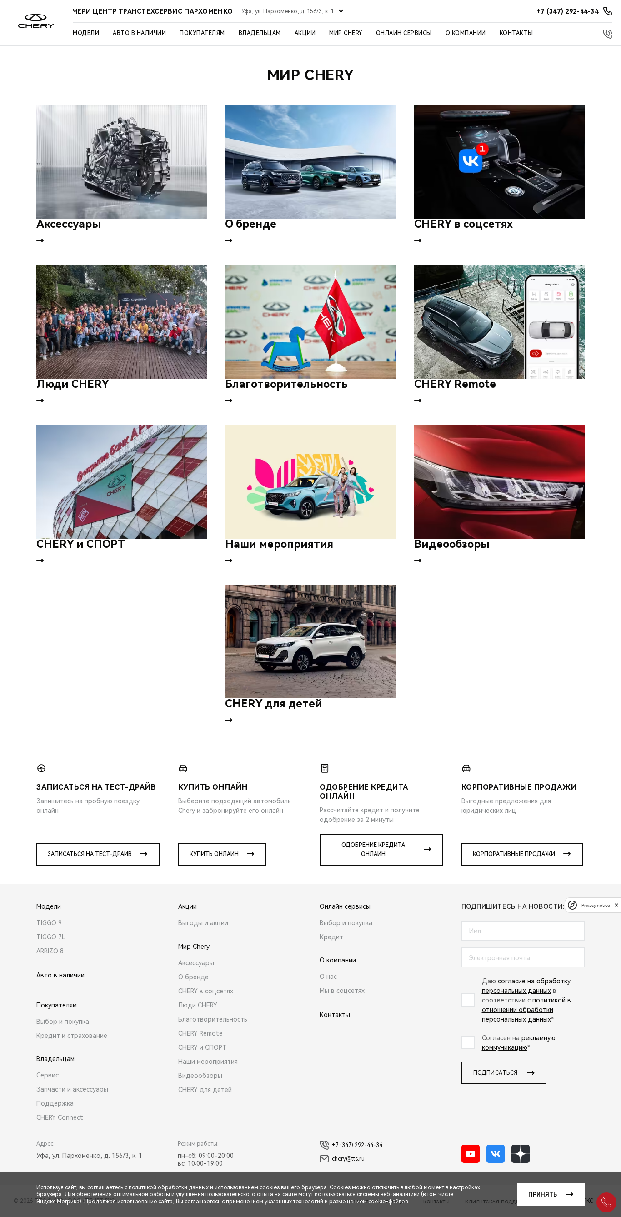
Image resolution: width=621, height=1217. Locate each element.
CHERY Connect (59, 1117)
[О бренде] (310, 162)
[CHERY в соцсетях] (499, 162)
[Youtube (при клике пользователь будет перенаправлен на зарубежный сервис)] (470, 1154)
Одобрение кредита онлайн (373, 849)
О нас (328, 976)
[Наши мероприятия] (310, 482)
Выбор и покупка (62, 1021)
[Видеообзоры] (499, 482)
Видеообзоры (200, 1075)
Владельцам (260, 33)
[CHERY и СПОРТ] (121, 482)
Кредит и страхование (71, 1035)
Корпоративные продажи (514, 854)
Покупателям (202, 33)
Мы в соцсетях (342, 990)
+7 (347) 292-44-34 (357, 1145)
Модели (86, 33)
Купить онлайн (214, 854)
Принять (542, 1195)
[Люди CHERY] (121, 322)
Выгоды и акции (203, 923)
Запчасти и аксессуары (72, 1089)
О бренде (193, 977)
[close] (616, 904)
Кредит (331, 937)
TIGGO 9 (49, 923)
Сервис (47, 1075)
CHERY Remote (200, 1033)
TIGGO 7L (50, 937)
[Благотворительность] (310, 322)
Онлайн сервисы (404, 33)
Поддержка (55, 1103)
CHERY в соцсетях (205, 991)
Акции (305, 33)
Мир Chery (345, 33)
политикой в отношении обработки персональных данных (526, 1010)
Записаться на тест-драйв (90, 854)
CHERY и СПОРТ (202, 1047)
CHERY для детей (205, 1089)
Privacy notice (595, 904)
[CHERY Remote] (499, 322)
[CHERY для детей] (310, 642)
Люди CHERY (197, 1005)
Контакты (516, 33)
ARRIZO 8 (50, 951)
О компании (466, 33)
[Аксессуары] (121, 162)
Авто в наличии (139, 33)
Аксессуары (196, 963)
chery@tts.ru (348, 1159)
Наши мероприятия (208, 1061)
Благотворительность (212, 1019)
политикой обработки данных (169, 1187)
